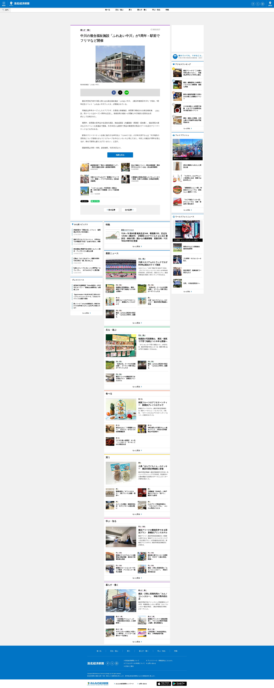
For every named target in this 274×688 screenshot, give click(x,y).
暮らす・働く (142, 10)
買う (130, 10)
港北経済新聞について (132, 660)
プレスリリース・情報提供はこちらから (160, 660)
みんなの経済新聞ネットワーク (97, 683)
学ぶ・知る (156, 10)
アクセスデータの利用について (135, 663)
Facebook (253, 4)
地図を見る (120, 155)
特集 (167, 10)
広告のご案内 (129, 666)
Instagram (262, 4)
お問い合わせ (151, 663)
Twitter (258, 4)
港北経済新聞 (19, 4)
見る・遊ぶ (119, 10)
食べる (107, 10)
